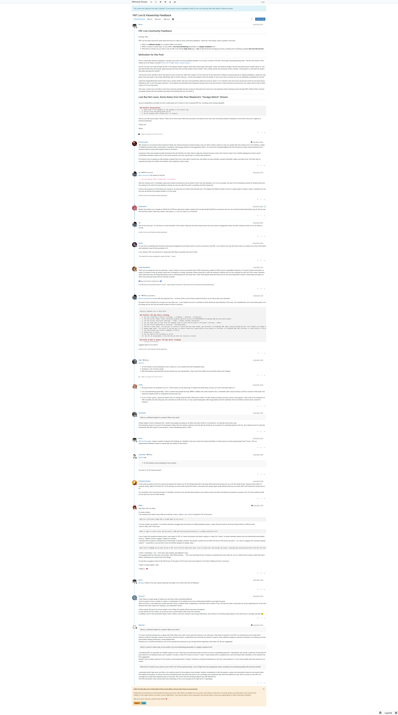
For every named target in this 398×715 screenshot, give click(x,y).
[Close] (263, 689)
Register (137, 703)
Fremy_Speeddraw (144, 267)
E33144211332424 (144, 481)
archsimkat (142, 454)
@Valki (150, 454)
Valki (140, 360)
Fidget (141, 505)
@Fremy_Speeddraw (149, 295)
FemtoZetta (142, 413)
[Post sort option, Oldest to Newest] (252, 19)
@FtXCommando (148, 172)
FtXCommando (143, 142)
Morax (141, 24)
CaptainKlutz (143, 206)
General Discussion (140, 19)
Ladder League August (181, 63)
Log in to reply (260, 19)
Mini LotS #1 (166, 63)
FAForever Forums (139, 2)
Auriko (141, 385)
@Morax (146, 360)
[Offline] (135, 26)
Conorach (142, 596)
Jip (139, 172)
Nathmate (142, 625)
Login (143, 703)
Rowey (141, 243)
